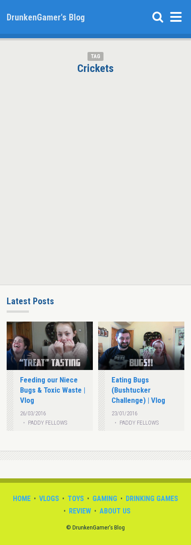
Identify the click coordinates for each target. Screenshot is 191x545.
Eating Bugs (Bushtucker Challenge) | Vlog (138, 390)
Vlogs (49, 498)
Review (80, 511)
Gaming (104, 498)
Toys (76, 498)
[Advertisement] (95, 174)
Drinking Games (152, 498)
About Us (115, 511)
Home (22, 498)
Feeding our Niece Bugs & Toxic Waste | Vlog (52, 390)
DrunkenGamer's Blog (46, 17)
